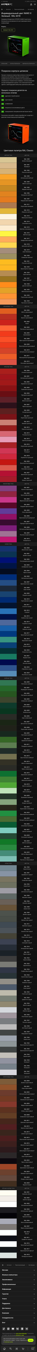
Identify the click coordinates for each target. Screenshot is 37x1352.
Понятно (31, 1340)
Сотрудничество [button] (7, 1318)
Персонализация (19, 9)
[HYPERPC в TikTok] (3, 1328)
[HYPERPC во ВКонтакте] (17, 1328)
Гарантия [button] (5, 1294)
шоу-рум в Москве (21, 1333)
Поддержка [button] (6, 1303)
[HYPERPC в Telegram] (26, 1328)
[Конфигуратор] (16, 1348)
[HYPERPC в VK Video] (22, 1328)
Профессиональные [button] (9, 1284)
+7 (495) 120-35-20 (30, 1)
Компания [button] (5, 1313)
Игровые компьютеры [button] (10, 1275)
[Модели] (10, 1348)
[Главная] (2, 9)
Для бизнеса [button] (6, 1308)
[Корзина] (23, 1348)
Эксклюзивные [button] (7, 1279)
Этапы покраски (15, 63)
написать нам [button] (20, 1335)
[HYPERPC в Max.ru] (8, 1328)
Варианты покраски (29, 63)
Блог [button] (3, 1322)
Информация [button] (6, 1289)
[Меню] (35, 4)
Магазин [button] (5, 1270)
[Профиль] (31, 4)
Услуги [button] (4, 1299)
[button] (4, 1)
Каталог (8, 9)
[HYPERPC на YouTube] (13, 1328)
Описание (4, 63)
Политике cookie (8, 1342)
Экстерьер (31, 9)
